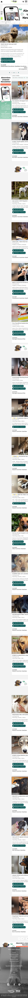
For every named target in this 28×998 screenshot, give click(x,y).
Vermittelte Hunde (14, 961)
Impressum (14, 974)
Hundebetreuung (14, 954)
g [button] (9, 72)
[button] (11, 72)
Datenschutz (14, 976)
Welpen (14, 957)
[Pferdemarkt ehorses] (11, 991)
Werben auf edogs (14, 977)
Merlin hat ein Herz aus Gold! (9, 44)
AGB (14, 972)
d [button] (27, 34)
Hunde (14, 952)
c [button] (1, 34)
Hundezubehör (14, 956)
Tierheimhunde (14, 959)
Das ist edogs (14, 969)
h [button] (18, 72)
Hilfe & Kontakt (14, 970)
